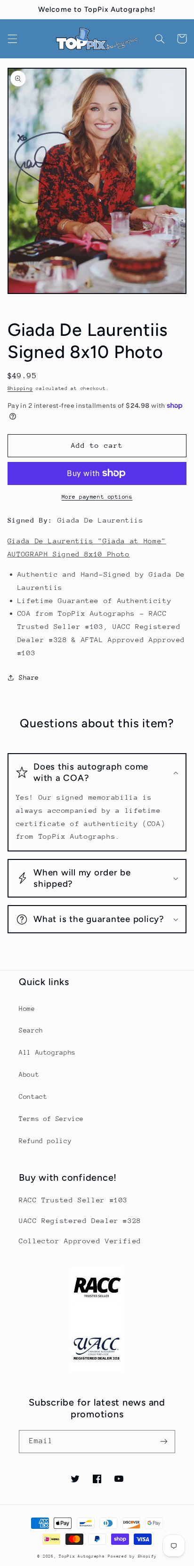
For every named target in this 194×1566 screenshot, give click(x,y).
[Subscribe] (164, 1441)
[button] (12, 38)
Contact (33, 1096)
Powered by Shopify (132, 1556)
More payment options (97, 496)
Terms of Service (51, 1118)
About (29, 1074)
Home (27, 1008)
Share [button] (29, 677)
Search (31, 1030)
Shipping (20, 388)
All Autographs (47, 1052)
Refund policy (45, 1141)
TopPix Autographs (82, 1556)
